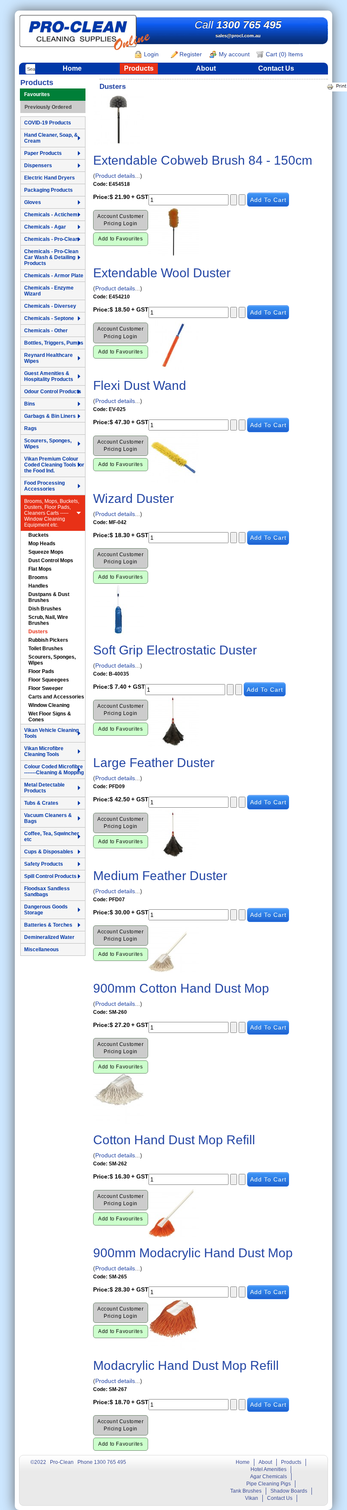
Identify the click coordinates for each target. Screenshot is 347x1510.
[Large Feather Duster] (173, 721)
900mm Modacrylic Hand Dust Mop (193, 1253)
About (206, 68)
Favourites (37, 94)
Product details (115, 175)
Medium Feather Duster (160, 876)
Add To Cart (268, 199)
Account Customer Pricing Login (120, 219)
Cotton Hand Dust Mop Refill (174, 1140)
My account (233, 54)
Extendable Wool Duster (162, 273)
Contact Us (276, 68)
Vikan (251, 1498)
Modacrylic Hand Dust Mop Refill (186, 1365)
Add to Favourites (120, 239)
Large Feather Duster (154, 763)
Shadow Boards (288, 1491)
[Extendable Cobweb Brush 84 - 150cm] (118, 119)
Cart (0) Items (283, 54)
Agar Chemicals (268, 1477)
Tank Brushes (246, 1491)
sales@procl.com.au (238, 35)
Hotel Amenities (268, 1469)
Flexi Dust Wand (139, 385)
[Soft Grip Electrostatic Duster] (118, 608)
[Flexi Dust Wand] (173, 344)
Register (190, 54)
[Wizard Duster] (173, 456)
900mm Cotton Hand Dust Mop (181, 988)
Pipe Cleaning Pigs (268, 1484)
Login (150, 54)
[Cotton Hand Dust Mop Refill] (118, 1098)
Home (72, 68)
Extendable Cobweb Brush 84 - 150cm (202, 160)
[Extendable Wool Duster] (173, 231)
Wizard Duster (133, 498)
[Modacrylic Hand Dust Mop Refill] (173, 1323)
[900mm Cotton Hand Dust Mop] (173, 946)
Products (139, 68)
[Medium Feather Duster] (173, 834)
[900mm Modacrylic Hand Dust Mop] (173, 1211)
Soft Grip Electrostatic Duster (175, 650)
